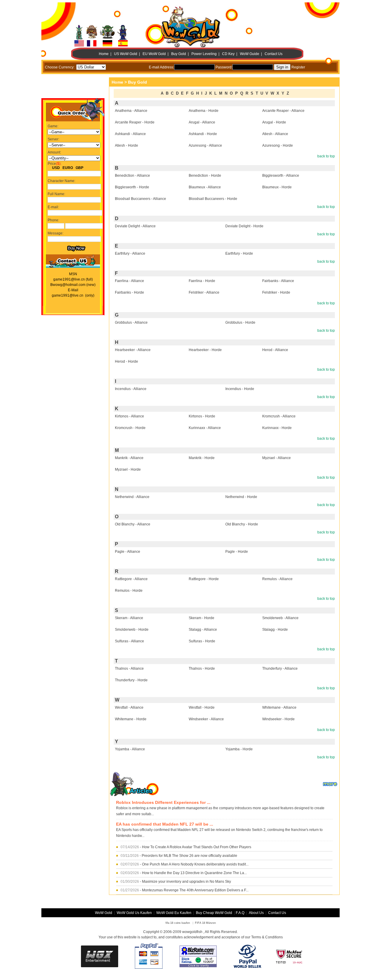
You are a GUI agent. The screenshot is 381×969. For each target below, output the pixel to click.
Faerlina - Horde (202, 281)
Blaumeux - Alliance (205, 187)
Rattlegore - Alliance (131, 579)
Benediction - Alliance (132, 175)
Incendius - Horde (239, 389)
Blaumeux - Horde (277, 187)
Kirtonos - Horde (202, 416)
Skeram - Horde (201, 618)
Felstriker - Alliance (204, 292)
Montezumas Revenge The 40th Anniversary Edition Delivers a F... (195, 890)
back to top (326, 156)
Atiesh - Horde (126, 145)
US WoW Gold (125, 54)
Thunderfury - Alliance (280, 668)
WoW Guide (249, 54)
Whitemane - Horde (130, 719)
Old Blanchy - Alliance (132, 524)
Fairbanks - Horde (129, 292)
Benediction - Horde (205, 175)
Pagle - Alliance (127, 552)
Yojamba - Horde (239, 749)
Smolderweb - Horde (132, 629)
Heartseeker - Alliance (133, 350)
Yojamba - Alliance (130, 749)
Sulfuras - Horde (202, 641)
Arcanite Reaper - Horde (134, 122)
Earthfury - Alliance (130, 253)
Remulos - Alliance (277, 579)
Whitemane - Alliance (279, 707)
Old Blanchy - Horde (241, 524)
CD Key (228, 54)
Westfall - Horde (202, 707)
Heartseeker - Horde (205, 350)
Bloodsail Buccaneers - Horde (213, 199)
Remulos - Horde (129, 590)
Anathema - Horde (203, 111)
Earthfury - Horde (239, 253)
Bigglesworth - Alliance (280, 175)
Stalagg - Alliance (203, 629)
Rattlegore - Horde (204, 579)
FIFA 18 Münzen (205, 922)
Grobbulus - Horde (240, 322)
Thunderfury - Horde (131, 680)
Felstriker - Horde (276, 292)
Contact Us (273, 54)
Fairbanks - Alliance (278, 281)
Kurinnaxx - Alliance (205, 428)
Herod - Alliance (275, 350)
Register (298, 67)
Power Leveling (204, 54)
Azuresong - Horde (277, 145)
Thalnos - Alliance (129, 668)
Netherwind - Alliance (132, 497)
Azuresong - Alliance (205, 145)
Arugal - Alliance (202, 122)
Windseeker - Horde (278, 719)
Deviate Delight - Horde (244, 226)
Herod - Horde (126, 361)
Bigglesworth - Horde (132, 187)
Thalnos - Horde (202, 668)
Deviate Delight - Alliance (135, 226)
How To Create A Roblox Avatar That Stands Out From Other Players (196, 847)
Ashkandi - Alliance (130, 134)
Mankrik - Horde (202, 458)
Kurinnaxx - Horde (277, 428)
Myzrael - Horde (128, 469)
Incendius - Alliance (130, 389)
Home (104, 54)
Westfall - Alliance (129, 707)
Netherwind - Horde (241, 497)
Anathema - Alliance (131, 111)
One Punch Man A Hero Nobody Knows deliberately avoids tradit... (195, 864)
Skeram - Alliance (129, 618)
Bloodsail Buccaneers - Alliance (140, 199)
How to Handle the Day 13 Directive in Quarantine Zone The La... (194, 873)
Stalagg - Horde (275, 629)
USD (56, 168)
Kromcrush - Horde (130, 428)
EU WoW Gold (154, 54)
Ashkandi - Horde (203, 134)
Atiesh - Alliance (275, 134)
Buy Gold (178, 54)
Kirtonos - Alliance (129, 416)
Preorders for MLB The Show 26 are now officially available (189, 856)
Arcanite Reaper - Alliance (283, 111)
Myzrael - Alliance (276, 458)
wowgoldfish (192, 932)
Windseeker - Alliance (206, 719)
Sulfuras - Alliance (129, 641)
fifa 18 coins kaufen (177, 922)
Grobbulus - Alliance (131, 322)
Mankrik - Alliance (129, 458)
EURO (68, 168)
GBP (79, 168)
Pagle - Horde (236, 552)
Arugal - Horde (274, 122)
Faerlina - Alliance (129, 281)
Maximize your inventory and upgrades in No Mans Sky (186, 881)
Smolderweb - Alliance (280, 618)
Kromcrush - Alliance (279, 416)
